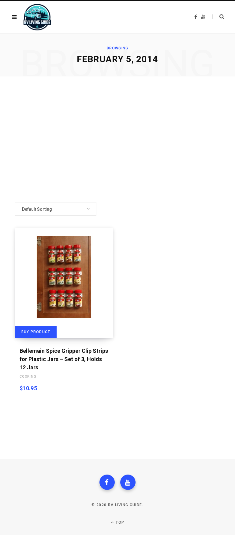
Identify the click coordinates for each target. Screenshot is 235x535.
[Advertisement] (117, 139)
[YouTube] (128, 482)
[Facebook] (107, 482)
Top (119, 522)
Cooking (28, 377)
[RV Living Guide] (37, 17)
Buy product (35, 332)
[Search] (218, 16)
